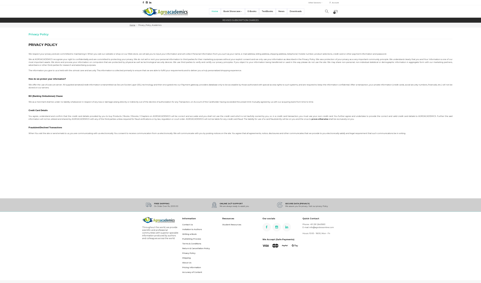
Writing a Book (189, 234)
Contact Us (187, 224)
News (281, 11)
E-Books (252, 11)
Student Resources (231, 224)
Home (215, 11)
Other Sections (314, 3)
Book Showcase (232, 11)
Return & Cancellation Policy (196, 248)
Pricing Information (191, 267)
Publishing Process (191, 239)
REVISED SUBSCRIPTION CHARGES (240, 20)
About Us (186, 262)
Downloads (296, 11)
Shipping (186, 258)
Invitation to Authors (192, 229)
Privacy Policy (188, 253)
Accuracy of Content (192, 272)
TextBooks (267, 11)
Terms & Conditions (191, 243)
